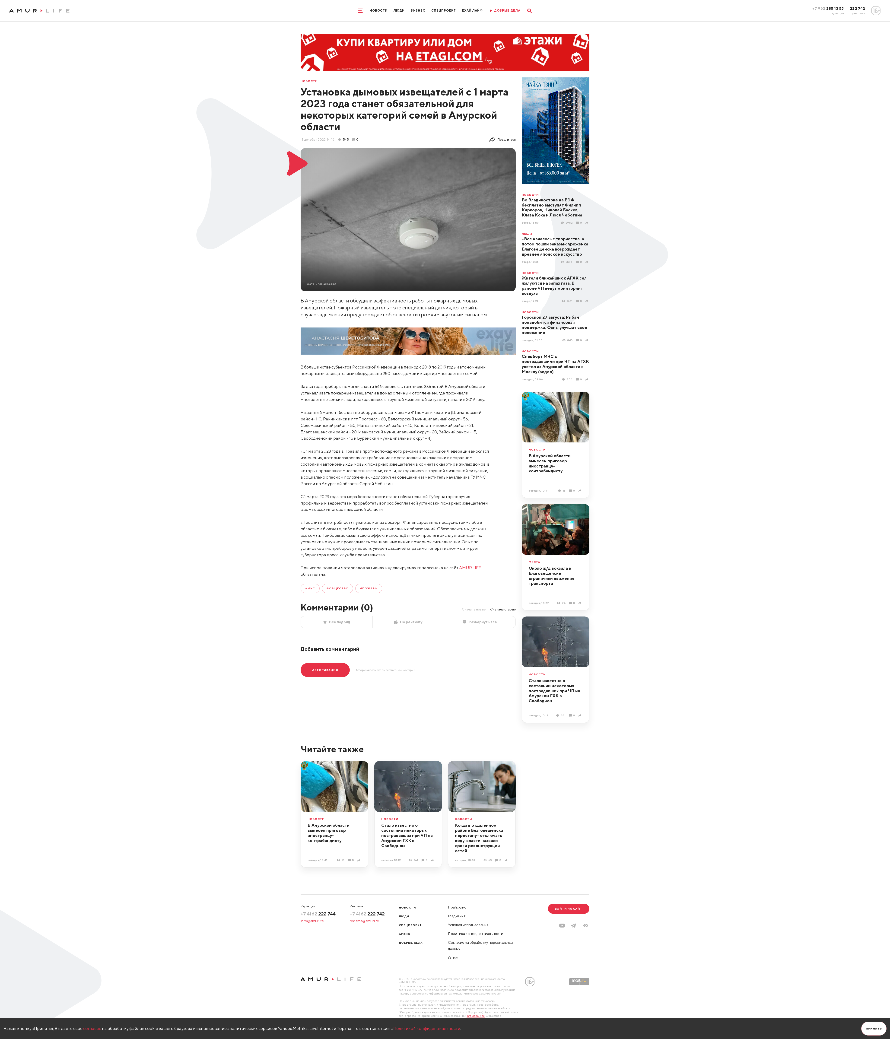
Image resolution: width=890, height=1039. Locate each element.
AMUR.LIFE (470, 567)
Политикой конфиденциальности (426, 1028)
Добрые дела (411, 942)
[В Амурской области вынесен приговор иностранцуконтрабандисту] (580, 490)
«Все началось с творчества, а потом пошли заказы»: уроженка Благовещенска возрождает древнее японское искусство (555, 246)
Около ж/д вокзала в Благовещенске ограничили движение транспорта (552, 576)
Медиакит (457, 916)
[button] (585, 925)
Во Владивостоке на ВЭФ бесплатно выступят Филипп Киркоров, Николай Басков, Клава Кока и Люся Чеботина (552, 207)
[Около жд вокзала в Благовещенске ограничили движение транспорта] (580, 603)
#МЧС (310, 588)
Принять (874, 1028)
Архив (404, 934)
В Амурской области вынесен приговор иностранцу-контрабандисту (550, 463)
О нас (453, 958)
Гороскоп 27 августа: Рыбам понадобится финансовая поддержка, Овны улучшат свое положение (554, 325)
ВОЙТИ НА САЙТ (568, 908)
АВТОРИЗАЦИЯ (325, 670)
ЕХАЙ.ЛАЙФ (472, 10)
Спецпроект (443, 10)
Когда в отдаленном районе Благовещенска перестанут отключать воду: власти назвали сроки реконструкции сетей (479, 838)
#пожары (369, 588)
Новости (379, 10)
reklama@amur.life (364, 921)
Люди (399, 10)
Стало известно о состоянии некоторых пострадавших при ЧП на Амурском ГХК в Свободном (554, 690)
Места (534, 562)
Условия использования (468, 925)
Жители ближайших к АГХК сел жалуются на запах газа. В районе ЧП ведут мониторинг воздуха (554, 286)
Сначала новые (474, 609)
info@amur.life (312, 921)
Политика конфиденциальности (475, 933)
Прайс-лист (458, 907)
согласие (92, 1028)
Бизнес (418, 10)
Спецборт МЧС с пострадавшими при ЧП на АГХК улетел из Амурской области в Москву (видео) (555, 364)
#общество (338, 588)
